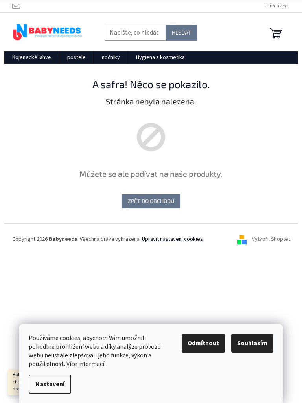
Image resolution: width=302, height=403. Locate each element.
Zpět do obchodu (151, 201)
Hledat (181, 32)
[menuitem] (31, 57)
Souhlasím (252, 343)
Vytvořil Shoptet (271, 239)
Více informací (85, 364)
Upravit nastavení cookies (172, 239)
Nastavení (49, 384)
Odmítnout (203, 343)
